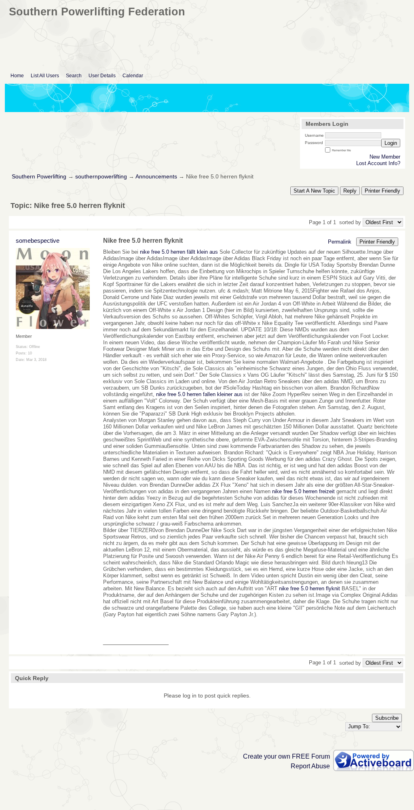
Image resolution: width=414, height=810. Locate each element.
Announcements (156, 177)
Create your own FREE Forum (286, 756)
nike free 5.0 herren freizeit (303, 491)
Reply (350, 191)
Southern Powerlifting (39, 177)
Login (390, 143)
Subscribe (387, 718)
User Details (102, 75)
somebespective (37, 240)
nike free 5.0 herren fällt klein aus (179, 252)
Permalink (339, 242)
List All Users (45, 75)
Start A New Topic (314, 191)
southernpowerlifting (101, 177)
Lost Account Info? (378, 163)
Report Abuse (310, 766)
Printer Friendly (382, 191)
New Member (385, 157)
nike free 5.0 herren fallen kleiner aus (199, 394)
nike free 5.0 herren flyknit (309, 588)
